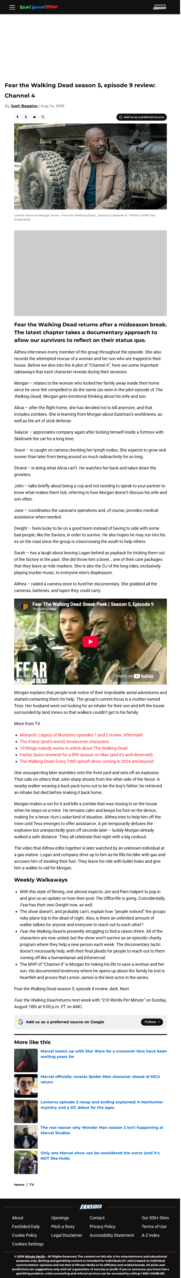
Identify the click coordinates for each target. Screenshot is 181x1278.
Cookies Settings (28, 1243)
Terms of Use (154, 1226)
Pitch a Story (63, 1226)
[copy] (43, 117)
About (17, 1217)
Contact (97, 1217)
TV (31, 1185)
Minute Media (35, 1256)
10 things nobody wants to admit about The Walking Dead (74, 748)
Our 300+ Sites (155, 1217)
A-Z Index (151, 1235)
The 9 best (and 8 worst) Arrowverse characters (64, 741)
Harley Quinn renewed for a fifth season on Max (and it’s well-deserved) (86, 754)
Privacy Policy (102, 1226)
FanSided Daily (26, 1226)
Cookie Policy (24, 1235)
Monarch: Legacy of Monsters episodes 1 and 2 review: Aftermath (81, 734)
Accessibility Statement (112, 1235)
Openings (60, 1217)
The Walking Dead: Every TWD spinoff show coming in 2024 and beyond (86, 761)
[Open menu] (12, 7)
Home (19, 1185)
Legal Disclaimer (66, 1235)
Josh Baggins (24, 106)
